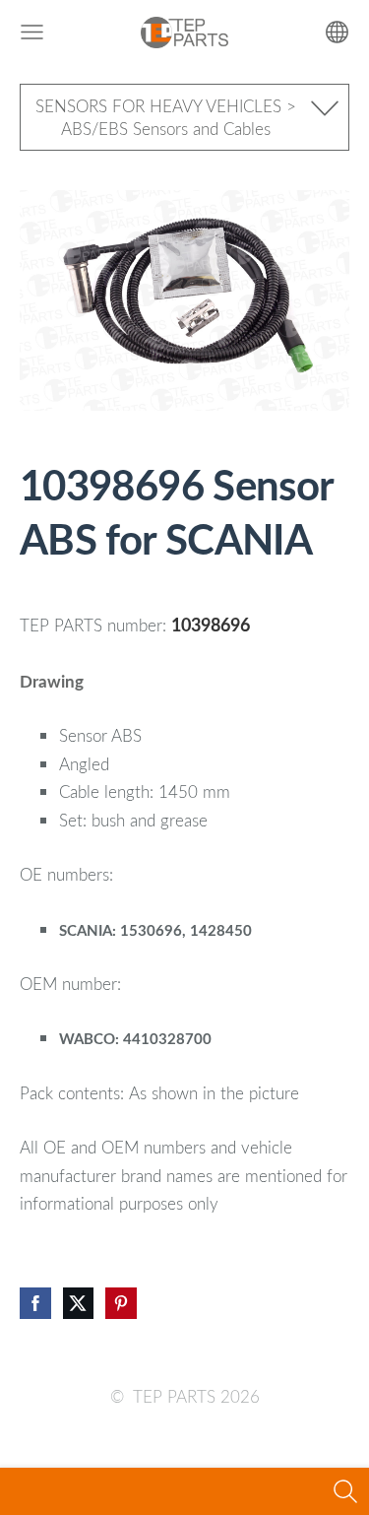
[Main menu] (32, 32)
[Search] (345, 1491)
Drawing (52, 681)
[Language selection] (337, 32)
